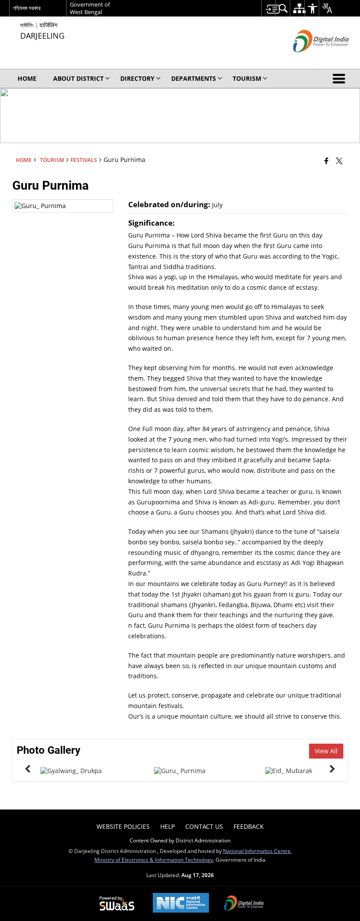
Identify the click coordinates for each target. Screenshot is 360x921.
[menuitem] (268, 8)
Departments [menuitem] (193, 78)
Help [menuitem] (167, 826)
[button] (340, 78)
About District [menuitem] (78, 78)
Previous (27, 768)
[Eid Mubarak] (288, 771)
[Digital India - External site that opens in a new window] (310, 59)
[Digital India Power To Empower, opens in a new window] (244, 904)
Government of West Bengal (90, 8)
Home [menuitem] (27, 78)
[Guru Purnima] (179, 771)
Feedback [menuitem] (249, 826)
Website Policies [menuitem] (123, 826)
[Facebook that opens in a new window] (326, 160)
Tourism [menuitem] (247, 78)
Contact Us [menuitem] (204, 826)
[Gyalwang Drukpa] (71, 771)
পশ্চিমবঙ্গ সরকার (26, 8)
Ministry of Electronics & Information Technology (153, 859)
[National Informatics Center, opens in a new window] (181, 903)
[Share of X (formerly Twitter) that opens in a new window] (339, 160)
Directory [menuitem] (137, 78)
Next (332, 768)
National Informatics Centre (257, 850)
